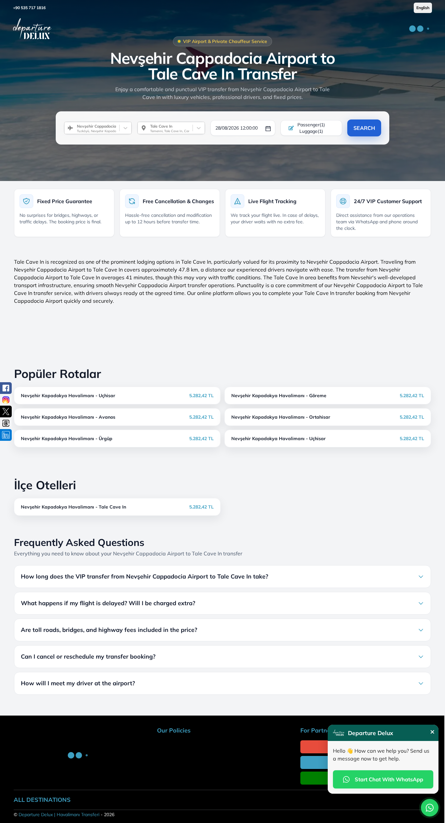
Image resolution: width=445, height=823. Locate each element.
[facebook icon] (5, 388)
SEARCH (364, 128)
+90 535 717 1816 (29, 7)
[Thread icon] (5, 423)
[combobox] (74, 128)
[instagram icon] (5, 399)
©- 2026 (64, 814)
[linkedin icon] (5, 434)
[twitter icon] (5, 411)
